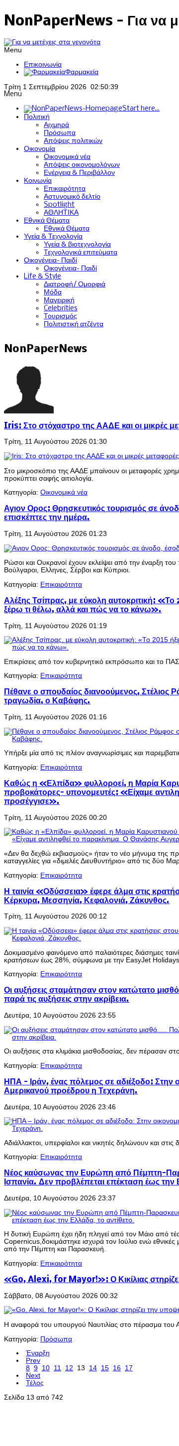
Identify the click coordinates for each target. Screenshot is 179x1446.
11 (57, 1368)
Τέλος (35, 1383)
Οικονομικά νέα (64, 492)
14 (93, 1368)
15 (105, 1368)
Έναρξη (38, 1353)
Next (33, 1375)
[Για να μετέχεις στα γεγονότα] (52, 42)
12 (69, 1368)
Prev (33, 1360)
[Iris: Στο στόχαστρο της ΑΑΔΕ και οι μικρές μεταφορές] (91, 456)
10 (46, 1368)
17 (129, 1368)
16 (117, 1368)
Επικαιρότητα (61, 584)
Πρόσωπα (56, 1339)
